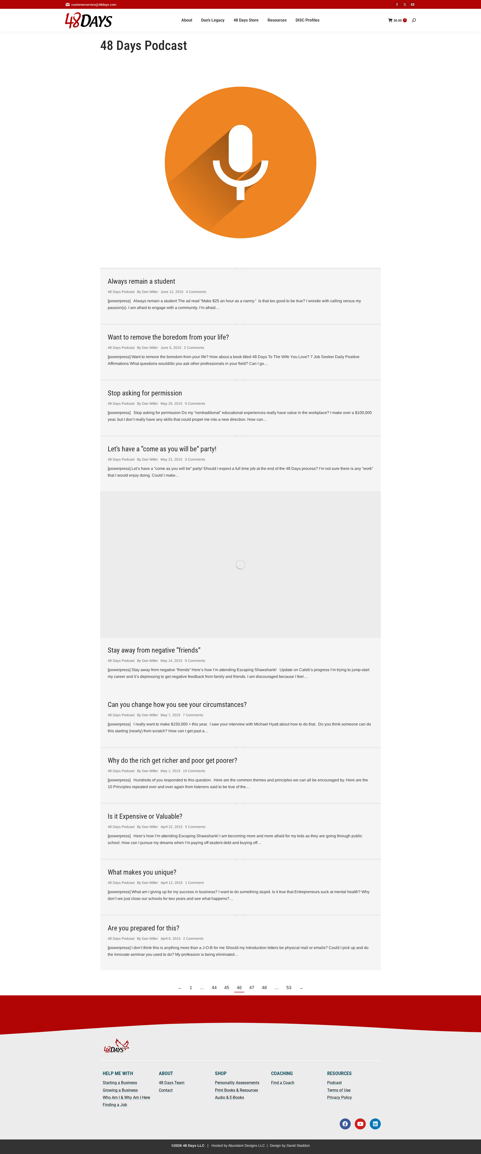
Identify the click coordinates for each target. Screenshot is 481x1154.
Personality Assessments (237, 1082)
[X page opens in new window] (405, 4)
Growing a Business (120, 1090)
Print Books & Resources (236, 1090)
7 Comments (193, 715)
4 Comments (196, 292)
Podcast (334, 1082)
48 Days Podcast (121, 292)
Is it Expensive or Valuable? (145, 816)
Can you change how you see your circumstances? (177, 704)
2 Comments (194, 348)
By (147, 292)
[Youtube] (360, 1123)
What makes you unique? (142, 872)
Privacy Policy (339, 1097)
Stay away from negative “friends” (154, 650)
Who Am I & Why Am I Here (126, 1097)
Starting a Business (120, 1082)
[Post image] (240, 268)
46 (239, 987)
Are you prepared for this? (143, 928)
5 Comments (195, 827)
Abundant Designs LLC (246, 1145)
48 (264, 987)
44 (214, 987)
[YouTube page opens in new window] (412, 4)
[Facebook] (345, 1123)
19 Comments (194, 771)
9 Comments (195, 403)
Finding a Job (115, 1104)
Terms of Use (338, 1090)
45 (226, 987)
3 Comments (195, 459)
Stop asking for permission (145, 393)
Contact (166, 1090)
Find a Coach (282, 1082)
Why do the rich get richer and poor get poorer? (172, 760)
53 (288, 987)
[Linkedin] (375, 1123)
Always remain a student (141, 281)
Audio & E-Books (229, 1097)
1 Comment (194, 883)
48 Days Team (171, 1082)
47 (251, 987)
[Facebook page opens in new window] (397, 4)
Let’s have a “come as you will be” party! (162, 449)
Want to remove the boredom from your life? (168, 337)
